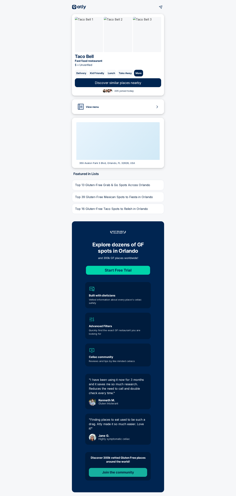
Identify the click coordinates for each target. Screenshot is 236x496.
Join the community (118, 472)
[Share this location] (160, 7)
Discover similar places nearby (118, 83)
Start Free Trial (118, 270)
